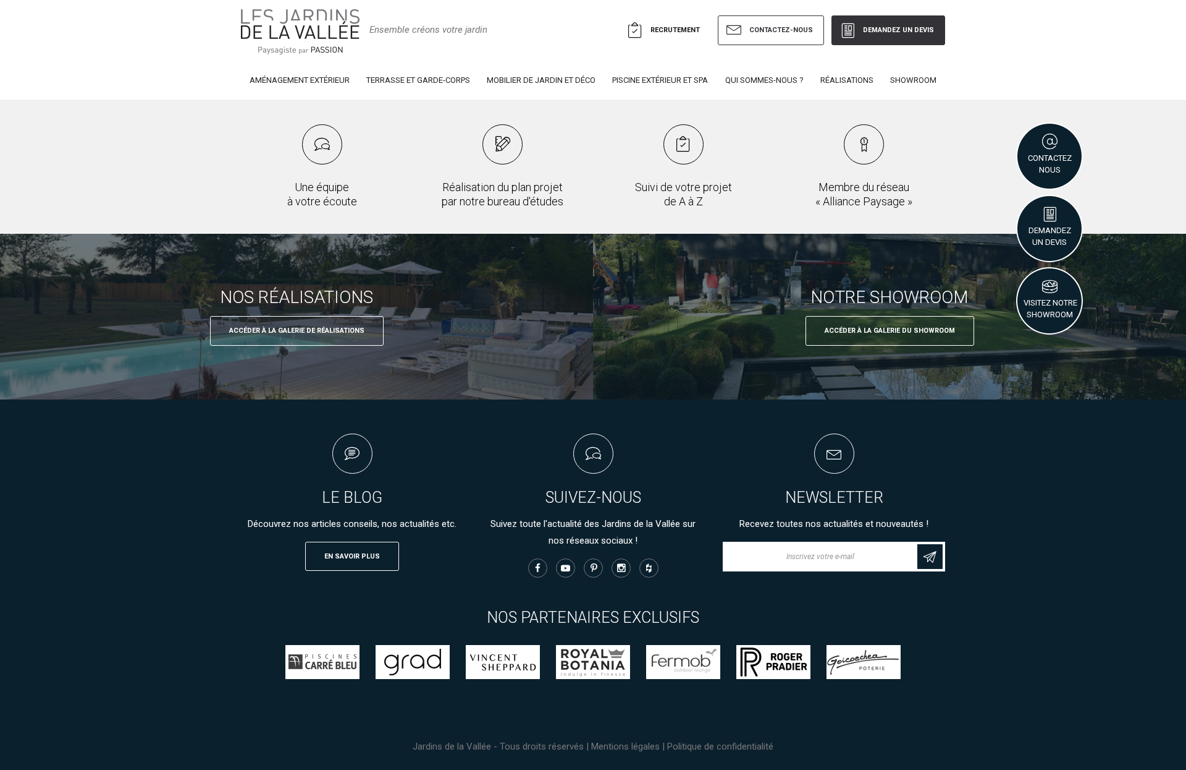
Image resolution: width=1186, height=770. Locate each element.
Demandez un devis (898, 30)
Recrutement (675, 30)
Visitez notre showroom (1050, 308)
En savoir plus (352, 556)
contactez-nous (781, 30)
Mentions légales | (629, 746)
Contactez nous (1050, 163)
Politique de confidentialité (720, 746)
